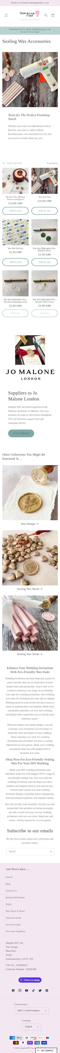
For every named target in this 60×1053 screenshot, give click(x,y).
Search (9, 877)
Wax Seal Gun (44, 197)
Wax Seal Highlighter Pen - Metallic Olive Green (44, 300)
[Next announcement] (54, 30)
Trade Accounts (13, 918)
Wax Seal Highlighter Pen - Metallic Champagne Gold (15, 300)
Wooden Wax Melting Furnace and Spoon (15, 198)
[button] (6, 15)
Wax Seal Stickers (15, 248)
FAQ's (9, 904)
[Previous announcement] (5, 30)
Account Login (13, 924)
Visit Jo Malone (21, 433)
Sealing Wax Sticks (28, 654)
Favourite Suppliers (15, 931)
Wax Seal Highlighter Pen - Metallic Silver (44, 249)
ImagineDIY (25, 1048)
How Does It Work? (15, 911)
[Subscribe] (50, 851)
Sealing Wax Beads (28, 588)
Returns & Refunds (15, 897)
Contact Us (11, 891)
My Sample (47, 1050)
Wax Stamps (28, 523)
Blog (8, 884)
